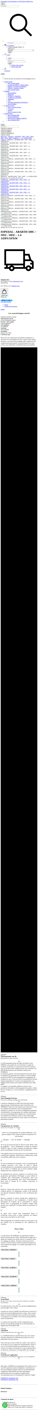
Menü (2, 74)
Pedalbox (6, 91)
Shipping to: (11, 49)
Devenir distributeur (13, 117)
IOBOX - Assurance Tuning (16, 88)
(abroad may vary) (18, 281)
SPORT (19, 1140)
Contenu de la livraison (10, 306)
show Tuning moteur (13, 83)
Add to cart (4, 295)
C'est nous (11, 109)
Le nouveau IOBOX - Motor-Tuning (18, 85)
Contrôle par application (14, 97)
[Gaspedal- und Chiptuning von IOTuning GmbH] (17, 1)
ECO (12, 1140)
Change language (12, 47)
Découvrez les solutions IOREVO (17, 118)
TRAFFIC (6, 1140)
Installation (11, 99)
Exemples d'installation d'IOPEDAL (18, 102)
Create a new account (17, 65)
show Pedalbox (12, 93)
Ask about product (6, 302)
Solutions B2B (8, 113)
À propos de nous (9, 105)
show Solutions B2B (13, 115)
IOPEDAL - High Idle (14, 96)
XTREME (27, 1140)
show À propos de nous (14, 107)
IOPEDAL (11, 94)
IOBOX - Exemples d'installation (17, 86)
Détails (6, 305)
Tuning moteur (8, 81)
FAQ (9, 101)
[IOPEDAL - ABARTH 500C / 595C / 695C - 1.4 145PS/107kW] (19, 181)
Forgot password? (16, 67)
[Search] (20, 41)
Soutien (10, 110)
